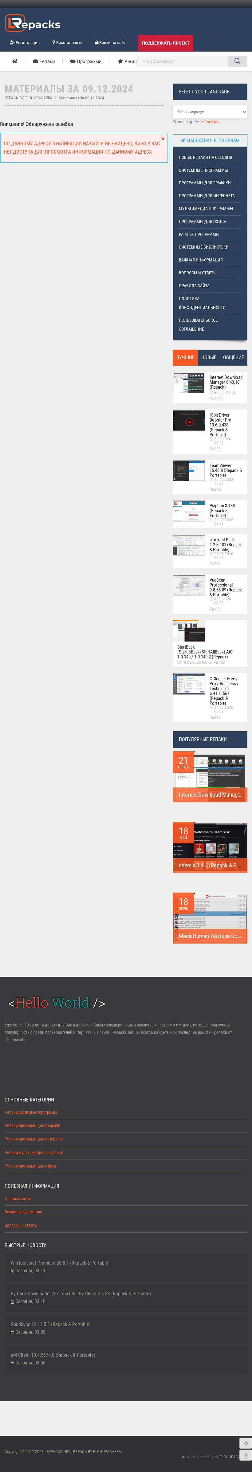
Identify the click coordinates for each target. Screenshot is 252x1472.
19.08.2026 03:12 (196, 662)
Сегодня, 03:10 (30, 1301)
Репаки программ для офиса (30, 1166)
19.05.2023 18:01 (223, 481)
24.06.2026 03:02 (223, 709)
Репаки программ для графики (32, 1125)
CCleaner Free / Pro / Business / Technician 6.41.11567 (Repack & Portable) (224, 691)
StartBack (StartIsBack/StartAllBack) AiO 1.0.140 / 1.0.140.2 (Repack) (205, 652)
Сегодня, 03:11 (30, 1271)
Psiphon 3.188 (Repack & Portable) (222, 510)
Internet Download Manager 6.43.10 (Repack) (226, 382)
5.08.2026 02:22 (222, 441)
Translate (213, 121)
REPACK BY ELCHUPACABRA (29, 98)
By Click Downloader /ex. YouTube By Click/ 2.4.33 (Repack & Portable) (81, 1294)
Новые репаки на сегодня (205, 157)
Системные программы (203, 170)
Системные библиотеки (204, 247)
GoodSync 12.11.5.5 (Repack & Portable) (51, 1324)
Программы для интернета (207, 195)
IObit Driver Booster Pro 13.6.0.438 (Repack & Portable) (220, 425)
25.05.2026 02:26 (223, 556)
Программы (89, 61)
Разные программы (199, 234)
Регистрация (27, 42)
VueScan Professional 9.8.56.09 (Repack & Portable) (226, 587)
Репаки (46, 61)
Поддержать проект (166, 43)
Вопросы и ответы (198, 273)
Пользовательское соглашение (198, 325)
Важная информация (201, 260)
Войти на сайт (112, 42)
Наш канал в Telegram (212, 140)
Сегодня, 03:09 (30, 1332)
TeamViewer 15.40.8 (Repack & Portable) (226, 470)
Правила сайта (194, 286)
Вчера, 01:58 (225, 393)
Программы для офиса (202, 221)
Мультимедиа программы (206, 208)
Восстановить (68, 42)
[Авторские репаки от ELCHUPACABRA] (32, 22)
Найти (237, 61)
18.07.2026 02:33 (223, 522)
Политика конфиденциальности (202, 303)
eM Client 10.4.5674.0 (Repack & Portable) (53, 1355)
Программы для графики (205, 183)
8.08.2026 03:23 (222, 601)
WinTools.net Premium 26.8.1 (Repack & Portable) (60, 1263)
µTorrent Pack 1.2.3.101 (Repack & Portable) (226, 544)
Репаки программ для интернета (34, 1139)
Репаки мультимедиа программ (33, 1152)
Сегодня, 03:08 (30, 1363)
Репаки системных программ (31, 1112)
